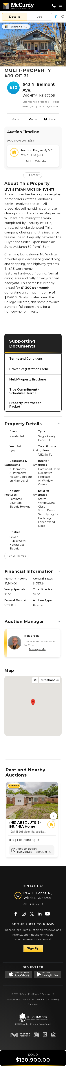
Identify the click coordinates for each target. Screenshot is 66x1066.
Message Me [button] (37, 649)
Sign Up (33, 948)
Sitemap (41, 999)
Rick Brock (31, 635)
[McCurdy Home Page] (18, 5)
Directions (48, 680)
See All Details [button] (17, 556)
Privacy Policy (13, 999)
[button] (57, 17)
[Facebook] (16, 913)
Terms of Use (28, 999)
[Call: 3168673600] (54, 6)
